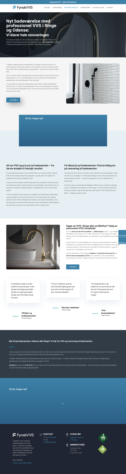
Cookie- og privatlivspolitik (22, 463)
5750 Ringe (73, 440)
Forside (47, 7)
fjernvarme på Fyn (102, 253)
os (125, 243)
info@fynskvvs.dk (50, 442)
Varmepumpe (85, 7)
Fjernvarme (57, 7)
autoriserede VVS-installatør (82, 231)
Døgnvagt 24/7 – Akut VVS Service (63, 2)
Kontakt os (13, 365)
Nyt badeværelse (71, 7)
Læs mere (13, 100)
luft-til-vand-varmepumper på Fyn (77, 256)
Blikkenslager (98, 7)
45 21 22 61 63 (51, 437)
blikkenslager (99, 231)
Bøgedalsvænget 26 (77, 437)
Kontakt (110, 7)
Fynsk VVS (49, 42)
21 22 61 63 (28, 365)
